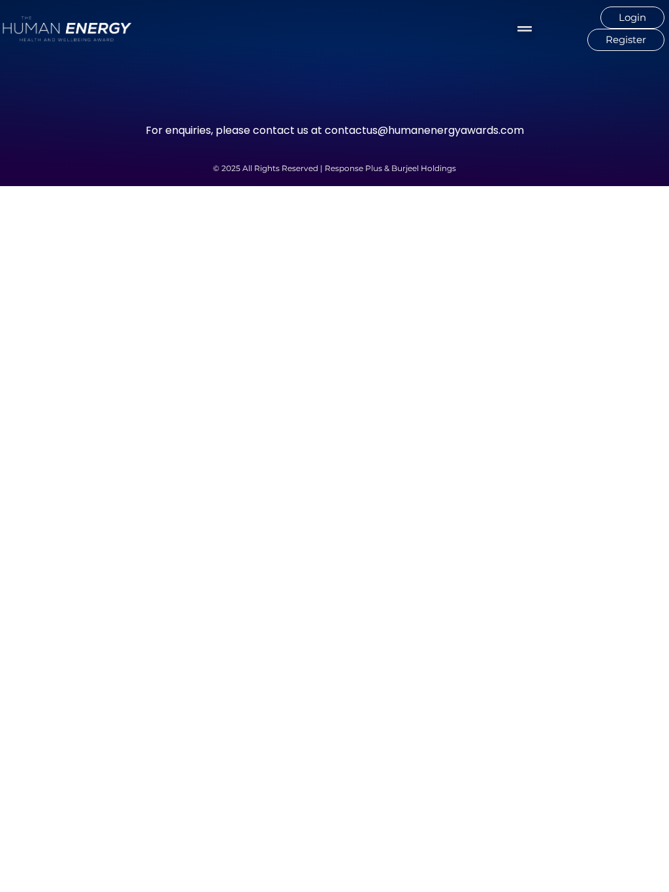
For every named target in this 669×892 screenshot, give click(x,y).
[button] (524, 29)
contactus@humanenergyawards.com (424, 130)
